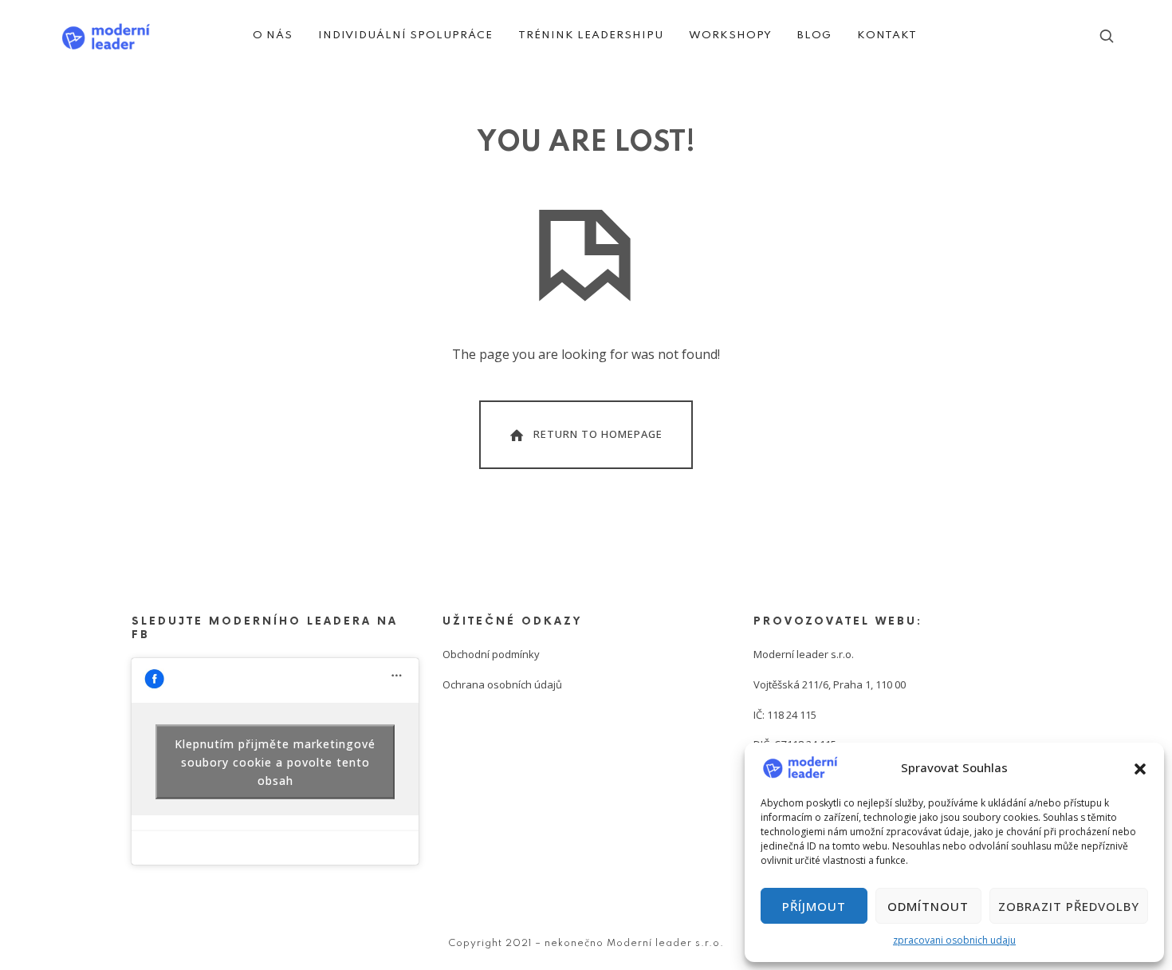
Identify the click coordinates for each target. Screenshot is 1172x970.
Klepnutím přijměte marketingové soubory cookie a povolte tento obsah (275, 761)
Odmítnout (928, 906)
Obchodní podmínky (491, 654)
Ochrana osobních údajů (502, 684)
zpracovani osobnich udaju (954, 940)
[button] (1140, 767)
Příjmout (814, 906)
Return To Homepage (598, 433)
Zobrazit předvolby (1068, 906)
